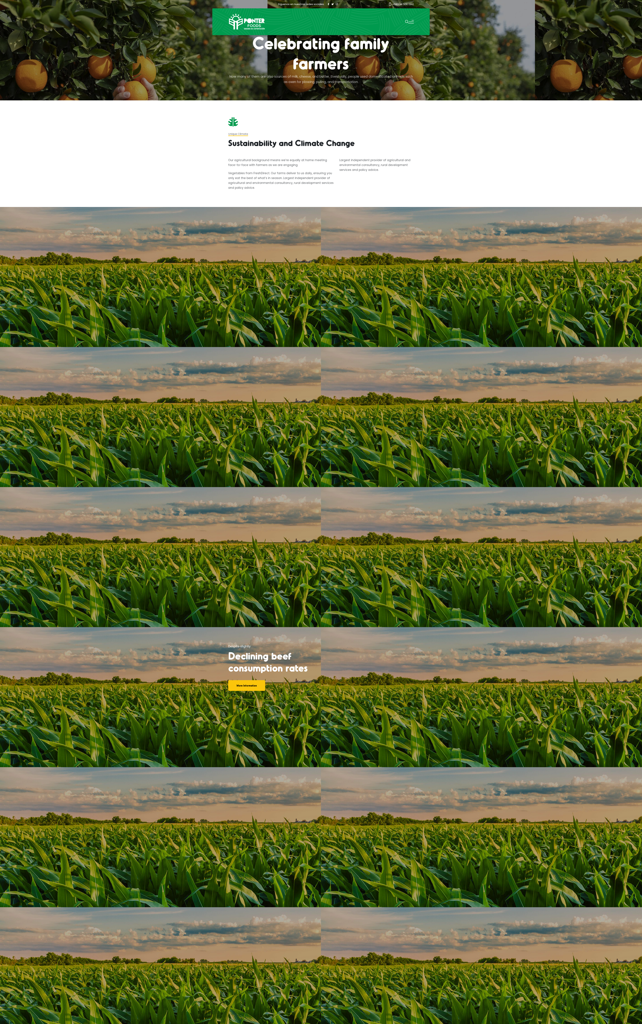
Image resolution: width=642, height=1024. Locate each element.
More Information (247, 685)
